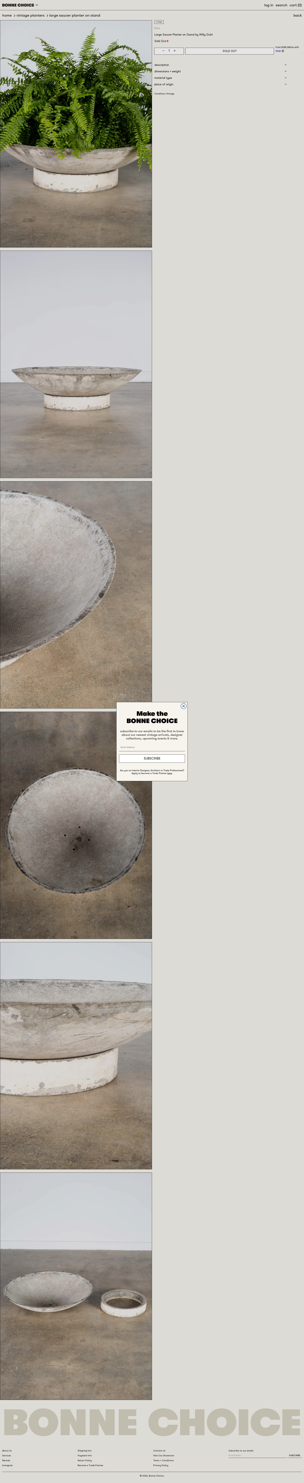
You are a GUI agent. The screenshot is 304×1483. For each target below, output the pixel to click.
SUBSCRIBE (152, 758)
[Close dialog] (183, 706)
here (169, 773)
